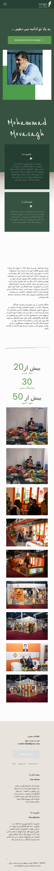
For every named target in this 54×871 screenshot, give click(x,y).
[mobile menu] (5, 4)
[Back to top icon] (7, 859)
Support (22, 763)
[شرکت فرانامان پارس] (45, 4)
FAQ (14, 763)
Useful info (32, 763)
